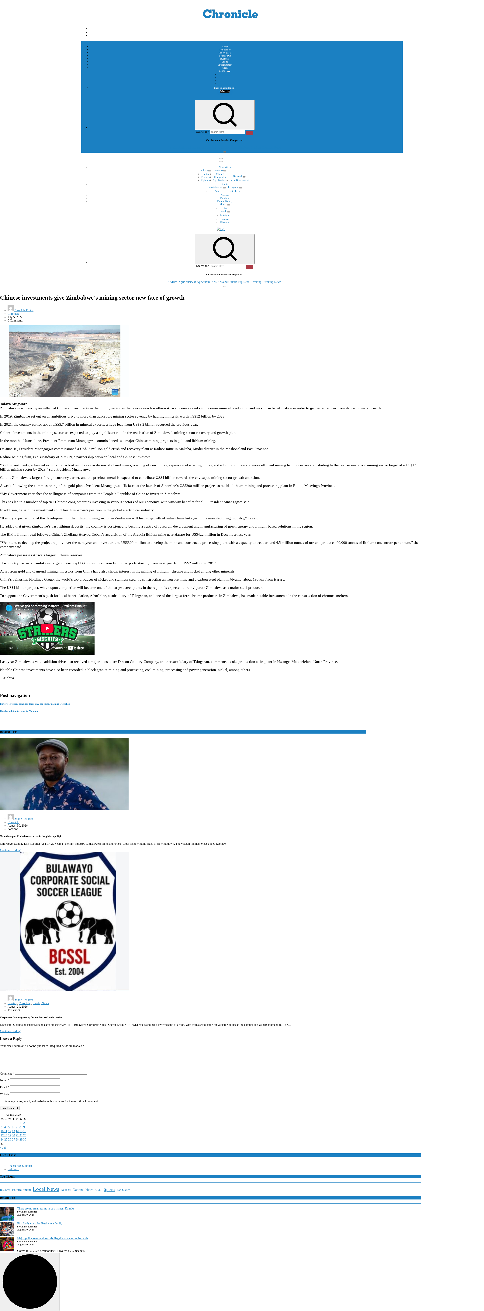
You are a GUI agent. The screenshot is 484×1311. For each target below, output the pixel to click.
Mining (220, 174)
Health (223, 211)
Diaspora (224, 222)
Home (225, 46)
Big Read (244, 147)
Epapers (225, 219)
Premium (224, 198)
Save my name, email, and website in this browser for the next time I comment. (52, 1101)
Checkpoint (232, 187)
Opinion (225, 77)
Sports (225, 61)
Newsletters (225, 167)
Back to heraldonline (225, 87)
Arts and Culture (227, 147)
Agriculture (203, 147)
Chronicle (13, 313)
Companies (220, 177)
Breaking (256, 147)
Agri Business (220, 180)
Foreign (205, 174)
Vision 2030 (225, 52)
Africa (173, 147)
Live (225, 208)
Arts (213, 147)
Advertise (225, 83)
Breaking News (271, 147)
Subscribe (225, 91)
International (224, 74)
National (237, 176)
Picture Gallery (225, 201)
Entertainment (225, 64)
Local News (225, 55)
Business (224, 58)
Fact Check (234, 191)
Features (205, 177)
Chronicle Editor (23, 310)
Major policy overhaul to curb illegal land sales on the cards (52, 1238)
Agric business (187, 147)
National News (83, 1190)
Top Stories (225, 49)
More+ (223, 204)
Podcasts (224, 80)
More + (223, 70)
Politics (204, 170)
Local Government (239, 180)
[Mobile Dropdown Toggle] (228, 71)
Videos (224, 67)
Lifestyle (224, 215)
